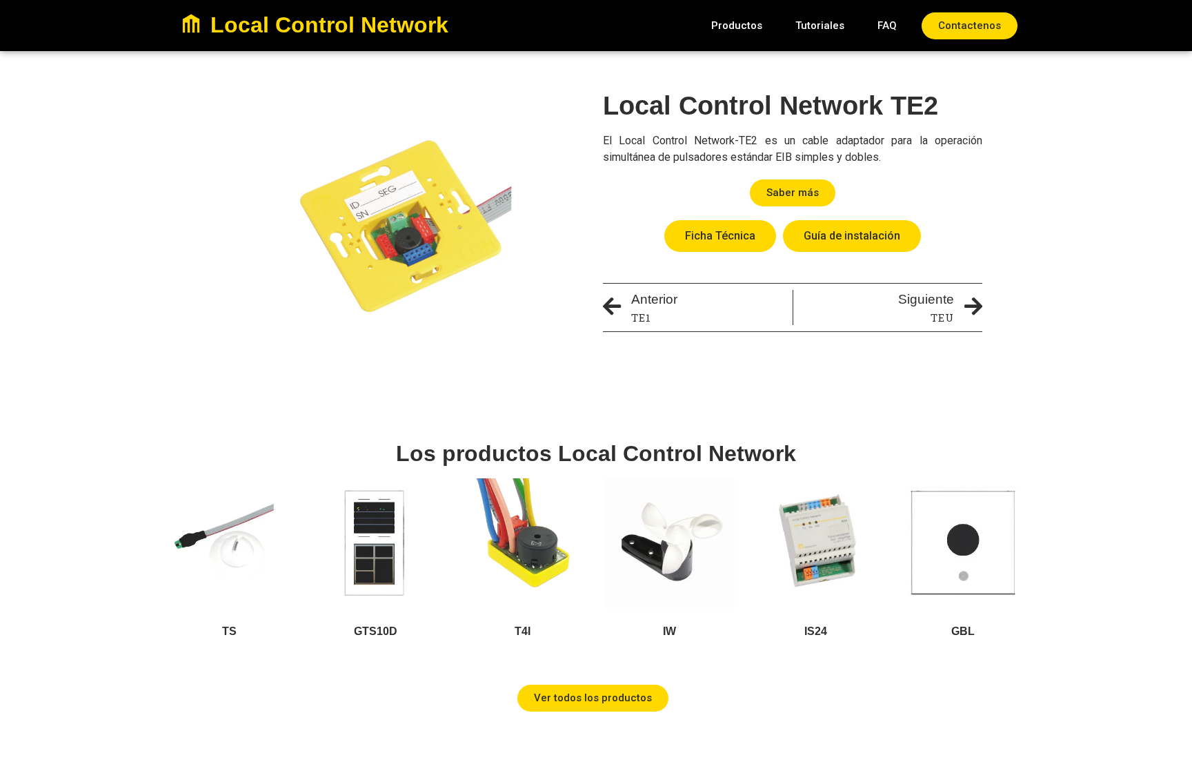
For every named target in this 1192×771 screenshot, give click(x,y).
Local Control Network (329, 24)
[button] (737, 25)
